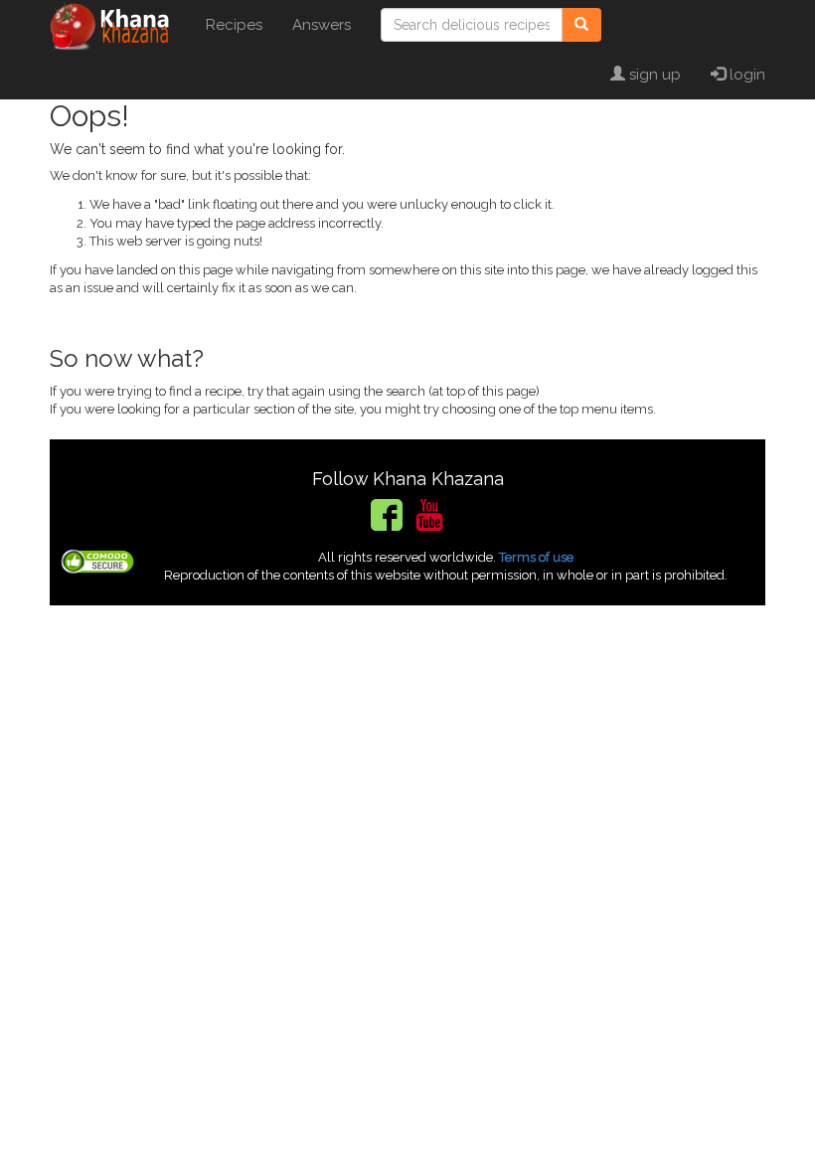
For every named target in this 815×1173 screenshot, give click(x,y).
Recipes (234, 25)
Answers (321, 25)
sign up (653, 75)
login (745, 75)
